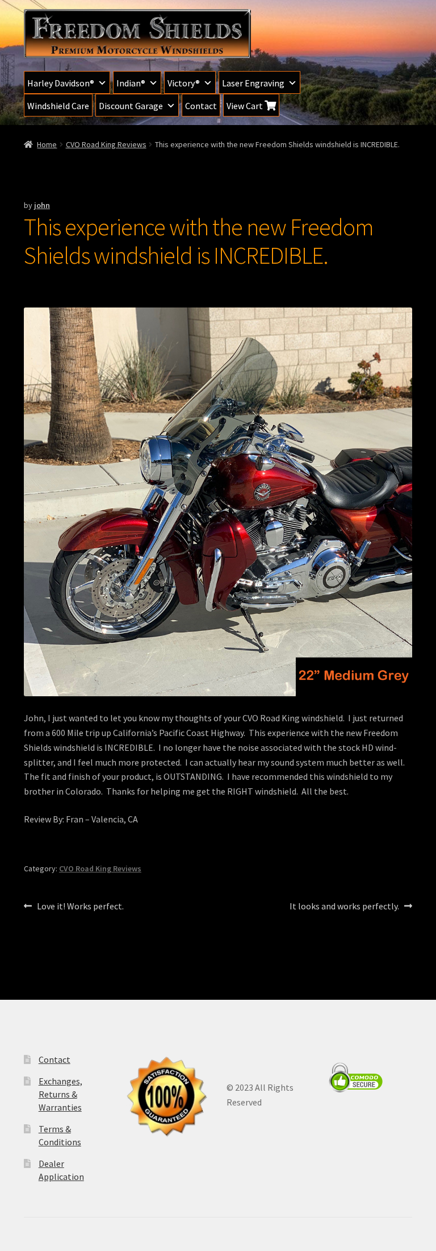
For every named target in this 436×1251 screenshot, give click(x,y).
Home (47, 144)
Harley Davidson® (60, 83)
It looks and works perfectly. (344, 907)
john (42, 205)
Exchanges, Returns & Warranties (60, 1093)
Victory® (183, 83)
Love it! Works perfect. (80, 907)
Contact (201, 105)
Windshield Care (58, 105)
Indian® (130, 83)
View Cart (246, 105)
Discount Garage (131, 105)
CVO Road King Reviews (106, 144)
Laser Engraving (253, 83)
